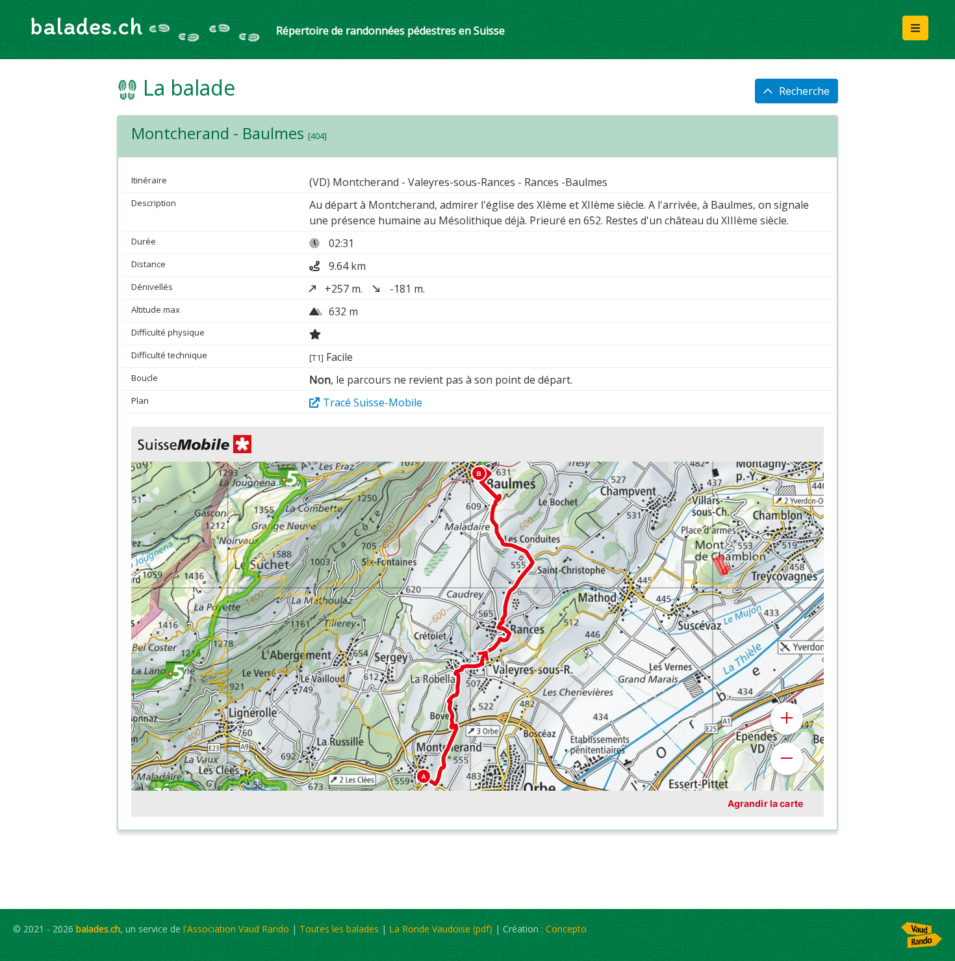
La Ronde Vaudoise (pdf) (440, 929)
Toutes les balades (339, 929)
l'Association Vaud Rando (236, 929)
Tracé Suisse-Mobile (372, 402)
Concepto (566, 929)
